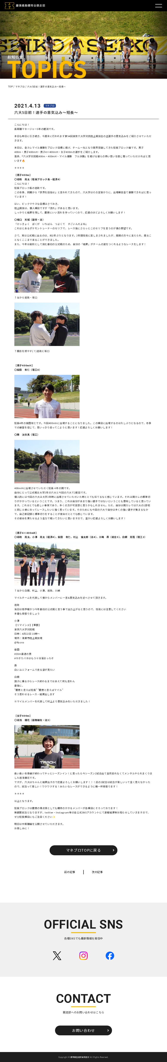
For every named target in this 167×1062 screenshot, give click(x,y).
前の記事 (69, 872)
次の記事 (97, 872)
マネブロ (50, 105)
